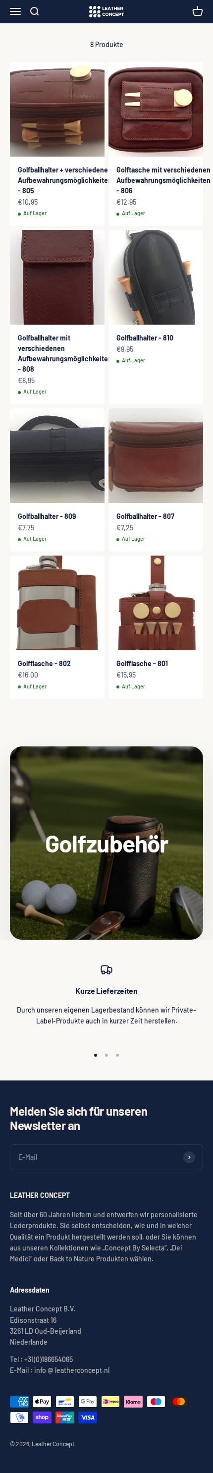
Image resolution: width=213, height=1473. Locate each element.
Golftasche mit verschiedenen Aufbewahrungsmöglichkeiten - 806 (163, 180)
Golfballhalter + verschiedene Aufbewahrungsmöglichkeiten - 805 (65, 180)
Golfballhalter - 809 (47, 516)
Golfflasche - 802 (44, 663)
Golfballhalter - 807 (145, 516)
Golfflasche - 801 (142, 663)
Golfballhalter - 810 (144, 338)
